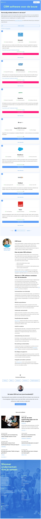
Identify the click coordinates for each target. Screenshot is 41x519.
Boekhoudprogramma (5, 477)
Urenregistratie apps (4, 480)
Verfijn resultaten (21, 25)
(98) (23, 51)
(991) (23, 219)
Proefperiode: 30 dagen (15, 49)
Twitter (4, 508)
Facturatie (18, 380)
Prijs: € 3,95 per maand (6, 49)
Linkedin (4, 509)
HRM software (3, 483)
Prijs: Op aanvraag (5, 78)
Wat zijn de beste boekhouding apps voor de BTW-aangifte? (30, 419)
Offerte (11, 380)
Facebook (4, 506)
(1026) (23, 109)
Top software (24, 475)
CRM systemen (19, 362)
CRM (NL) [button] (35, 2)
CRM (22, 482)
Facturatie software (4, 479)
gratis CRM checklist (18, 20)
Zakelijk (2, 488)
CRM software (17, 320)
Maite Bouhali (7, 248)
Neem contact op (6, 505)
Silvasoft (20, 40)
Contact (23, 493)
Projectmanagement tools (5, 485)
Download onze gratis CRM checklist (21, 271)
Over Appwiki (24, 490)
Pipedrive (20, 98)
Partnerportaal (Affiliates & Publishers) (8, 492)
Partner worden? (4, 495)
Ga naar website (20, 82)
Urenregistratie (24, 480)
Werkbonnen (25, 380)
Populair (2, 475)
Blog (22, 492)
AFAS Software (20, 70)
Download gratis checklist (20, 404)
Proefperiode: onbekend (13, 78)
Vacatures (23, 495)
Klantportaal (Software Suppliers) (7, 490)
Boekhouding (24, 477)
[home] (4, 2)
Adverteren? (3, 493)
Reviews (23, 498)
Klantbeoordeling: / (26, 499)
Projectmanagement (35, 380)
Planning (5, 380)
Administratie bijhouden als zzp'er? (30, 443)
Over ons (23, 488)
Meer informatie (20, 57)
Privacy (23, 496)
